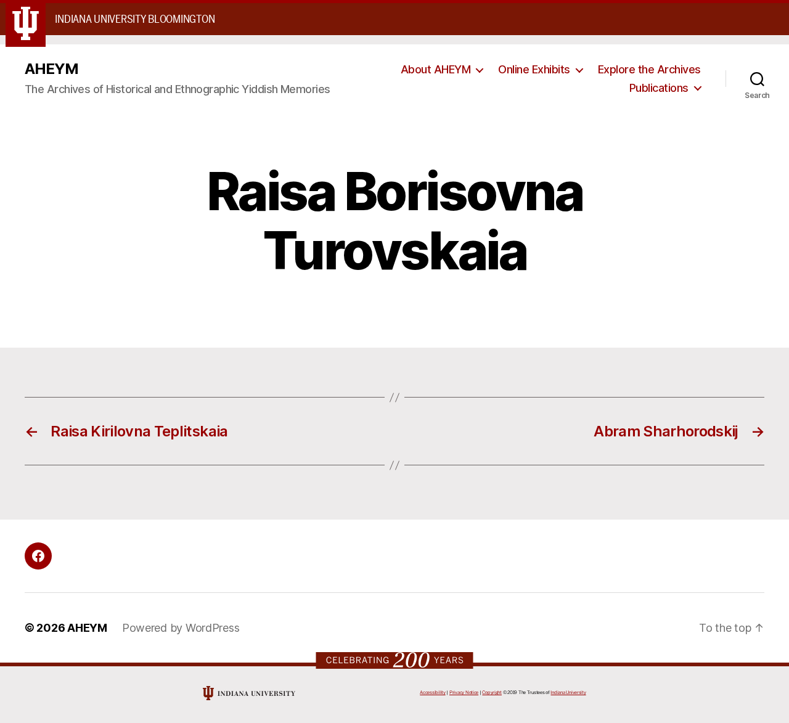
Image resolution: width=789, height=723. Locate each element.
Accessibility (433, 692)
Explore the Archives (649, 69)
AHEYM (51, 69)
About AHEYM (436, 69)
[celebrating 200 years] (395, 660)
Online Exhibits (534, 69)
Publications (659, 87)
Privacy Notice (463, 692)
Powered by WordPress (181, 627)
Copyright (492, 692)
